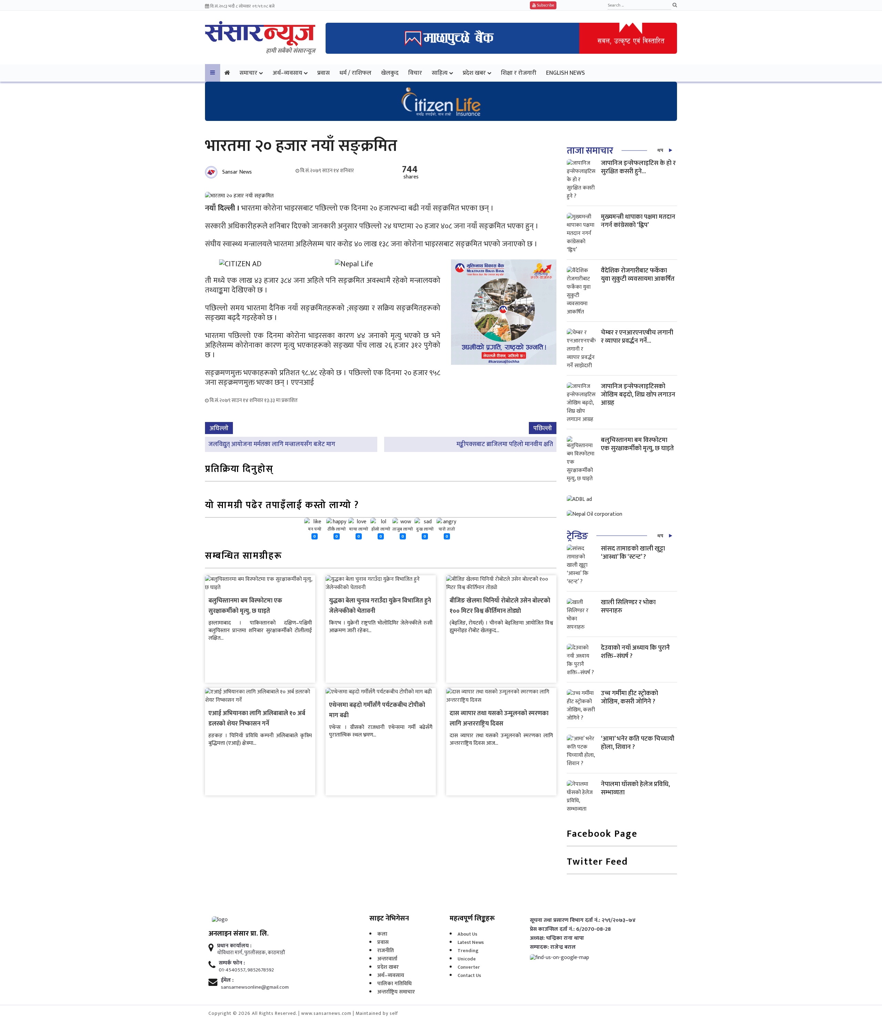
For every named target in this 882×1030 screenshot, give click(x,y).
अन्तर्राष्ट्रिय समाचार (396, 992)
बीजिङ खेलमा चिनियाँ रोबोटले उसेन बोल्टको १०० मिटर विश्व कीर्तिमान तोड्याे (500, 606)
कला (382, 934)
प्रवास (323, 73)
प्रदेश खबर (474, 73)
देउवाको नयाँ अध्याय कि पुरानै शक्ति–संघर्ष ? (635, 651)
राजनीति (385, 950)
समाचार (248, 73)
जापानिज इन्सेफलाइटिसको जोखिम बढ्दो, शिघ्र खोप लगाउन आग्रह (638, 394)
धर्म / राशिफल (355, 73)
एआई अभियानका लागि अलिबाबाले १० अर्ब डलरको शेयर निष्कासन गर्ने (256, 718)
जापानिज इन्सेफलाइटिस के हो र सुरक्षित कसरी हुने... (638, 167)
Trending (468, 951)
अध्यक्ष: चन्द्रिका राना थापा (557, 938)
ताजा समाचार (590, 151)
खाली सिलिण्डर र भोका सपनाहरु (628, 606)
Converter (469, 967)
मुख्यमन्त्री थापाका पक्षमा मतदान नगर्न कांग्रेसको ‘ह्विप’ (638, 221)
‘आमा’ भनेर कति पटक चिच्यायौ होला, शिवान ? (637, 742)
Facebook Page (602, 834)
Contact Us (469, 975)
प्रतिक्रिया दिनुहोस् (239, 469)
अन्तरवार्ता (387, 959)
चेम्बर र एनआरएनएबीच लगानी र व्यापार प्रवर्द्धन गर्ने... (637, 336)
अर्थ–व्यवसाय (287, 73)
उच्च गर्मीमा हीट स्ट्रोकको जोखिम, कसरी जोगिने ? (629, 697)
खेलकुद (390, 73)
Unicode (467, 959)
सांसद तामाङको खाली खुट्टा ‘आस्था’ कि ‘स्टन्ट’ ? (633, 552)
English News (565, 73)
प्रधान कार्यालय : (234, 946)
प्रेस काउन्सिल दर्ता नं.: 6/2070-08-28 (570, 929)
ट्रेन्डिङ (577, 536)
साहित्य (440, 73)
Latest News (471, 942)
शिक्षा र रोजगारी (518, 73)
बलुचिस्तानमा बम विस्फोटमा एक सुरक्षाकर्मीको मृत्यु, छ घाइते (245, 606)
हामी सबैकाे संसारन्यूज (290, 51)
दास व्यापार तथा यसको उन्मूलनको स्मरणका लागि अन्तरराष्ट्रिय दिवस (499, 718)
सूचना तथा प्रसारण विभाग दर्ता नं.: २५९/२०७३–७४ (583, 920)
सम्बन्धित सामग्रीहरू (243, 556)
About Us (467, 934)
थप (660, 150)
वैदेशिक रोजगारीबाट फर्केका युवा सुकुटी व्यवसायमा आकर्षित (638, 274)
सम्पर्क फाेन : (232, 963)
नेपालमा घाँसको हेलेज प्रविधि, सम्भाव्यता (635, 788)
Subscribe (545, 5)
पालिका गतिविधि (394, 983)
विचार (415, 73)
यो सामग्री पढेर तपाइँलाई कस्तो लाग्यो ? (282, 505)
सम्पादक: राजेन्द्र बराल (553, 947)
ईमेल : (227, 980)
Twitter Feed (597, 862)
